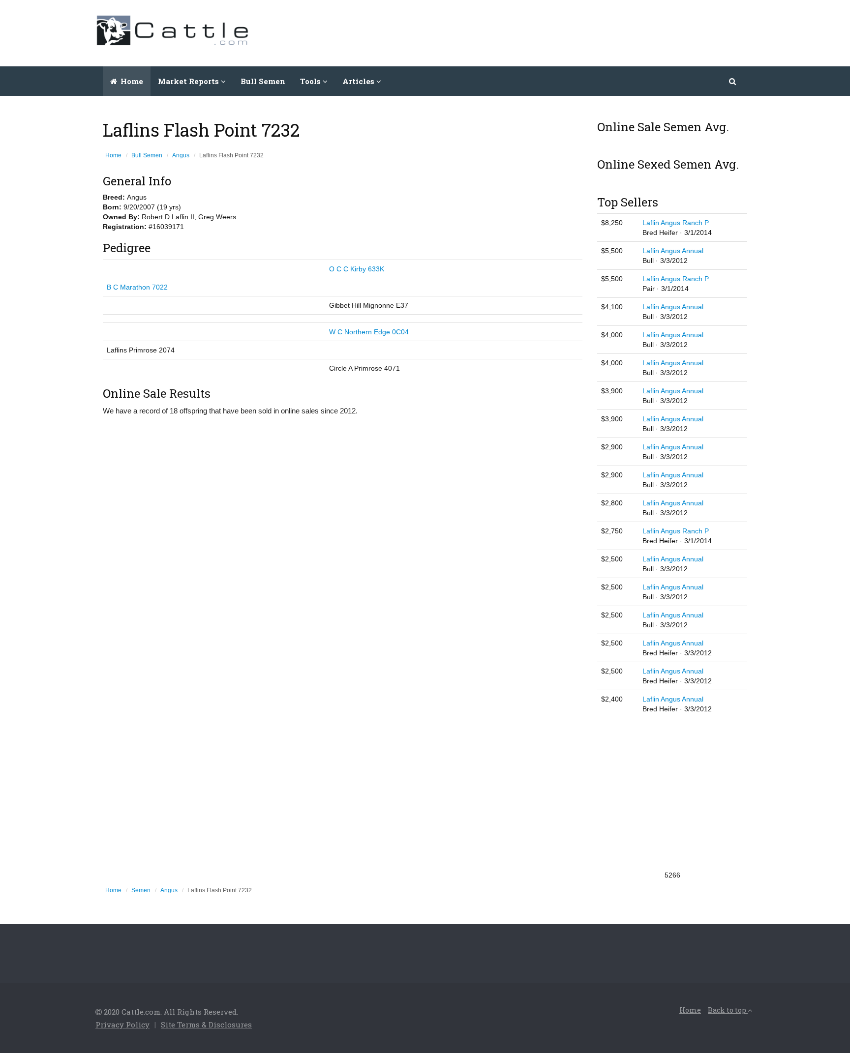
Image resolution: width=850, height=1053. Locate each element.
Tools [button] (311, 81)
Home (131, 81)
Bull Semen (263, 81)
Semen (141, 890)
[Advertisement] (575, 32)
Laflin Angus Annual (672, 251)
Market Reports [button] (189, 81)
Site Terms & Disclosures (206, 1024)
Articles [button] (359, 81)
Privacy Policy (122, 1024)
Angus (180, 155)
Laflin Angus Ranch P (675, 223)
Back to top (728, 1010)
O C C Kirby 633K (356, 269)
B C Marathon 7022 (137, 287)
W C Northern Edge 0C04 (369, 332)
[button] (733, 81)
